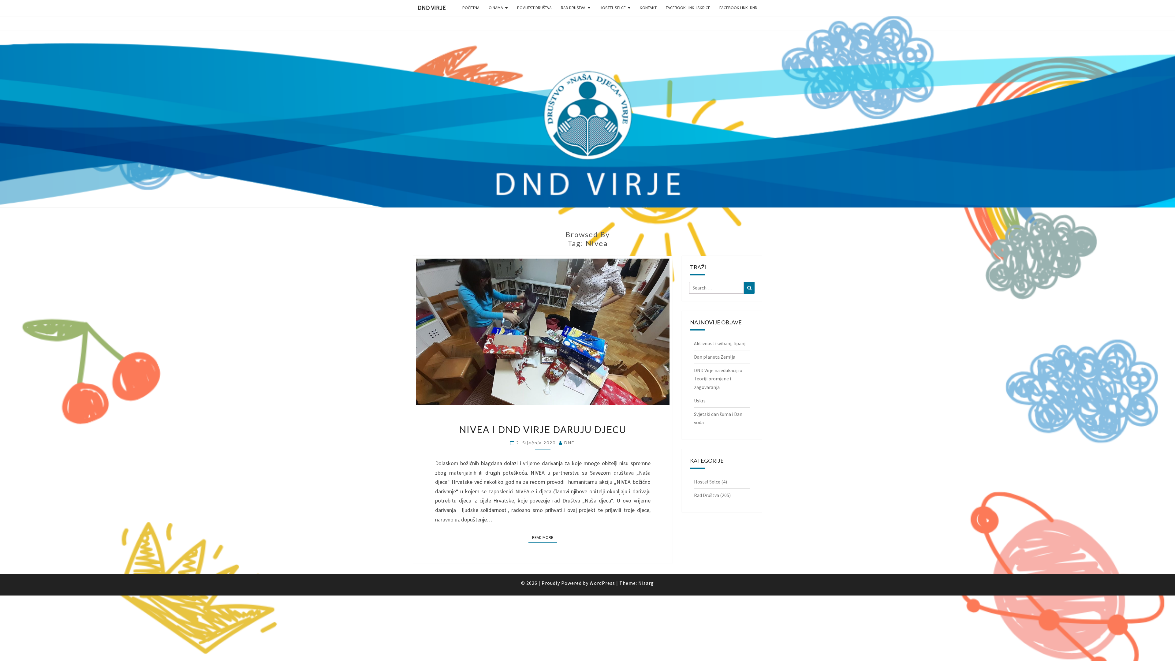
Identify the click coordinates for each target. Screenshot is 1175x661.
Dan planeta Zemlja (714, 357)
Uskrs (700, 401)
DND (569, 442)
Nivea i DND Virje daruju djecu (542, 429)
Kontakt (648, 7)
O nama (496, 7)
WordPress (602, 583)
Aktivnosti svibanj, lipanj (719, 343)
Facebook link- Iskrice (688, 7)
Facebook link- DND (738, 7)
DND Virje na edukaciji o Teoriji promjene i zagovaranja (718, 378)
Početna (470, 7)
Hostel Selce (613, 7)
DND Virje (432, 7)
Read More (544, 537)
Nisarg (646, 583)
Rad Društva (573, 7)
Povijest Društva (534, 7)
